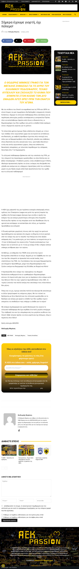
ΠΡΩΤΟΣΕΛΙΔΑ (67, 14)
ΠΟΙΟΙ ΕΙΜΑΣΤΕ (25, 1)
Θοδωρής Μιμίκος (13, 32)
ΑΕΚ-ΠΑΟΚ (10, 335)
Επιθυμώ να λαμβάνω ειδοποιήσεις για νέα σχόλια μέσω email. (23, 515)
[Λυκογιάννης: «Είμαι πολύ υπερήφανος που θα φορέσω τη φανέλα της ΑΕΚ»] (26, 450)
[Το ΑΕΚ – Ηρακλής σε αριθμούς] (9, 450)
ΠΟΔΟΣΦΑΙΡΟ (13, 14)
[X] (72, 1)
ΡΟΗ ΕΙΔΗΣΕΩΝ (56, 14)
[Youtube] (76, 1)
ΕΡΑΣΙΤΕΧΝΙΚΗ (33, 14)
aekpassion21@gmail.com (43, 560)
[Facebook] (55, 1)
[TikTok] (69, 1)
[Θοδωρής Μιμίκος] (2, 32)
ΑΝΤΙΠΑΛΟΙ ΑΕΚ (45, 14)
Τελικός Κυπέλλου (32, 335)
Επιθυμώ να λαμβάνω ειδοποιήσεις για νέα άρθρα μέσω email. (23, 517)
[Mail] (62, 1)
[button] (75, 15)
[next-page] (6, 468)
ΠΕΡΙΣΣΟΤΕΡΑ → (65, 102)
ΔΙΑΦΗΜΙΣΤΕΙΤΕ (36, 1)
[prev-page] (2, 468)
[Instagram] (59, 1)
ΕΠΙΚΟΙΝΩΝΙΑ (45, 1)
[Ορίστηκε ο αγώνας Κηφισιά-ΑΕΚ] (43, 450)
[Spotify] (65, 1)
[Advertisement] (53, 7)
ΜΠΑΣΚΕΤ (23, 14)
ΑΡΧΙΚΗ (4, 14)
